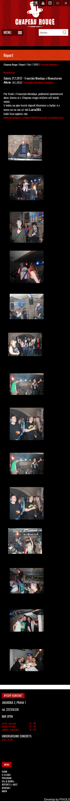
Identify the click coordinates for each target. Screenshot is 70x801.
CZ (57, 3)
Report (22, 64)
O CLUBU (6, 775)
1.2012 (35, 64)
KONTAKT (6, 788)
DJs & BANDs (8, 781)
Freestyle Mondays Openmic (38, 82)
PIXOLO (64, 799)
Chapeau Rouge (10, 64)
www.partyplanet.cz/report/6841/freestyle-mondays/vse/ (34, 118)
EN (66, 3)
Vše (29, 64)
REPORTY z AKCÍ (9, 784)
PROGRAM (6, 778)
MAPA (4, 791)
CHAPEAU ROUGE (35, 14)
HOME (4, 771)
